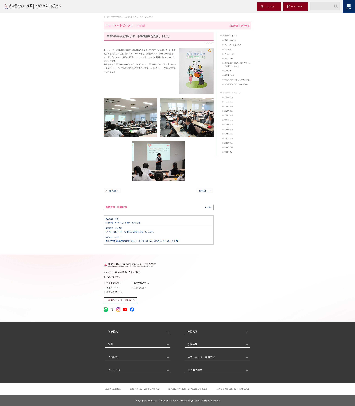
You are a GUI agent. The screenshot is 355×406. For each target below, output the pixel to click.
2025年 (226, 102)
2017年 (226, 138)
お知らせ (227, 71)
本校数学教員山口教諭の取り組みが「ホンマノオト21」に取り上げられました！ (140, 239)
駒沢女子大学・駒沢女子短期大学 (144, 389)
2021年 (226, 120)
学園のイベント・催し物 (119, 300)
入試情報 (227, 49)
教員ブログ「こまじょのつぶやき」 (237, 80)
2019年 (226, 129)
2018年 (226, 134)
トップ (106, 17)
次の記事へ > (205, 191)
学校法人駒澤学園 (113, 389)
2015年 (226, 147)
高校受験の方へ (141, 283)
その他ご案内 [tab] (194, 370)
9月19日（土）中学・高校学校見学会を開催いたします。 (130, 230)
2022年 (226, 115)
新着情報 (129, 17)
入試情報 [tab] (113, 357)
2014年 (226, 152)
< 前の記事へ (112, 191)
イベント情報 (229, 54)
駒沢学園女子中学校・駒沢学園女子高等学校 (187, 389)
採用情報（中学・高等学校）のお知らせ (123, 221)
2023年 (226, 111)
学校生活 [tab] (192, 344)
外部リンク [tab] (114, 370)
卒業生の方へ (112, 288)
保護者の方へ (140, 288)
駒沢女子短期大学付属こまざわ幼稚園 (233, 389)
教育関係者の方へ (115, 292)
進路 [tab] (110, 344)
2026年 (226, 97)
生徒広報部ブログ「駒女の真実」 (236, 84)
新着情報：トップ (230, 36)
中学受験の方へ (117, 17)
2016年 (226, 143)
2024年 (226, 106)
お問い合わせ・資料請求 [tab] (201, 357)
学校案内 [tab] (113, 331)
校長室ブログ (229, 75)
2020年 (226, 125)
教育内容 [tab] (192, 331)
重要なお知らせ (230, 40)
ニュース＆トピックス (143, 17)
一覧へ (209, 207)
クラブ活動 (228, 59)
